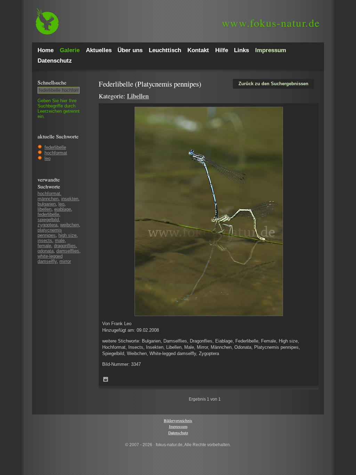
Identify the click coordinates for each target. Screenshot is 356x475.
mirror (65, 261)
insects (45, 240)
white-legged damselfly (50, 258)
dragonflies (65, 245)
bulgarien (47, 204)
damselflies (67, 250)
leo (47, 158)
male (60, 240)
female (44, 245)
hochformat (55, 152)
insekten (69, 198)
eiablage (62, 209)
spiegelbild (48, 219)
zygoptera (47, 224)
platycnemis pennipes (50, 232)
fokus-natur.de (271, 22)
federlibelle (55, 147)
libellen (44, 209)
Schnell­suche (52, 82)
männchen (48, 198)
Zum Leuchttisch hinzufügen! (105, 379)
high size (67, 235)
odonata (46, 250)
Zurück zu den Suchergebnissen (273, 83)
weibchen (69, 224)
